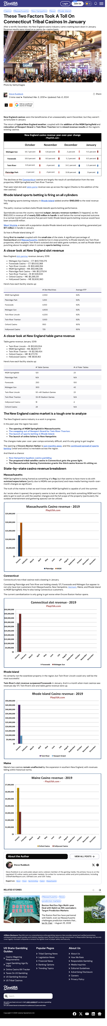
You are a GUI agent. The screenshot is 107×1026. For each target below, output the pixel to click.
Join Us (77, 3)
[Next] (99, 890)
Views (24, 881)
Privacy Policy (77, 979)
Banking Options (46, 964)
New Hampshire (39, 11)
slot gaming (22, 256)
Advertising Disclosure (82, 972)
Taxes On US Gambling (17, 973)
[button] (101, 3)
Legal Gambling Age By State (17, 964)
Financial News (45, 961)
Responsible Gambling (82, 961)
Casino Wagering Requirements (14, 958)
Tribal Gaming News (48, 953)
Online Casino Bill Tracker (18, 969)
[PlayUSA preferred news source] (24, 105)
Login (65, 3)
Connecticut (28, 179)
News (52, 11)
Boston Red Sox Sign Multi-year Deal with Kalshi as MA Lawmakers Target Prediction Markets (59, 908)
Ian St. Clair (47, 923)
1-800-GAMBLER (31, 1002)
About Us (75, 953)
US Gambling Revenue (16, 977)
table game (32, 187)
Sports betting (33, 881)
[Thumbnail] (22, 909)
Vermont (72, 587)
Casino (7, 11)
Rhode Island (64, 11)
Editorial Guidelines (80, 968)
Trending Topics (46, 968)
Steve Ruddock (16, 94)
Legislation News (46, 957)
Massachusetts (21, 11)
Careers (75, 975)
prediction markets (51, 901)
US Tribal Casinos (14, 980)
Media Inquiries (78, 964)
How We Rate (77, 957)
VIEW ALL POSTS (83, 856)
